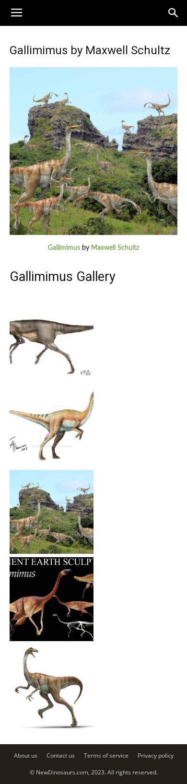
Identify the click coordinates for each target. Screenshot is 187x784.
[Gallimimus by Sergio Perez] (52, 377)
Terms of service (106, 755)
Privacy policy (156, 755)
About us (25, 755)
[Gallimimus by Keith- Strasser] (52, 639)
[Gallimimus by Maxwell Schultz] (93, 233)
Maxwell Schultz (115, 248)
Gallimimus (64, 248)
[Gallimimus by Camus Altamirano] (52, 464)
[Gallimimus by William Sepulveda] (52, 726)
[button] (173, 13)
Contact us (61, 755)
